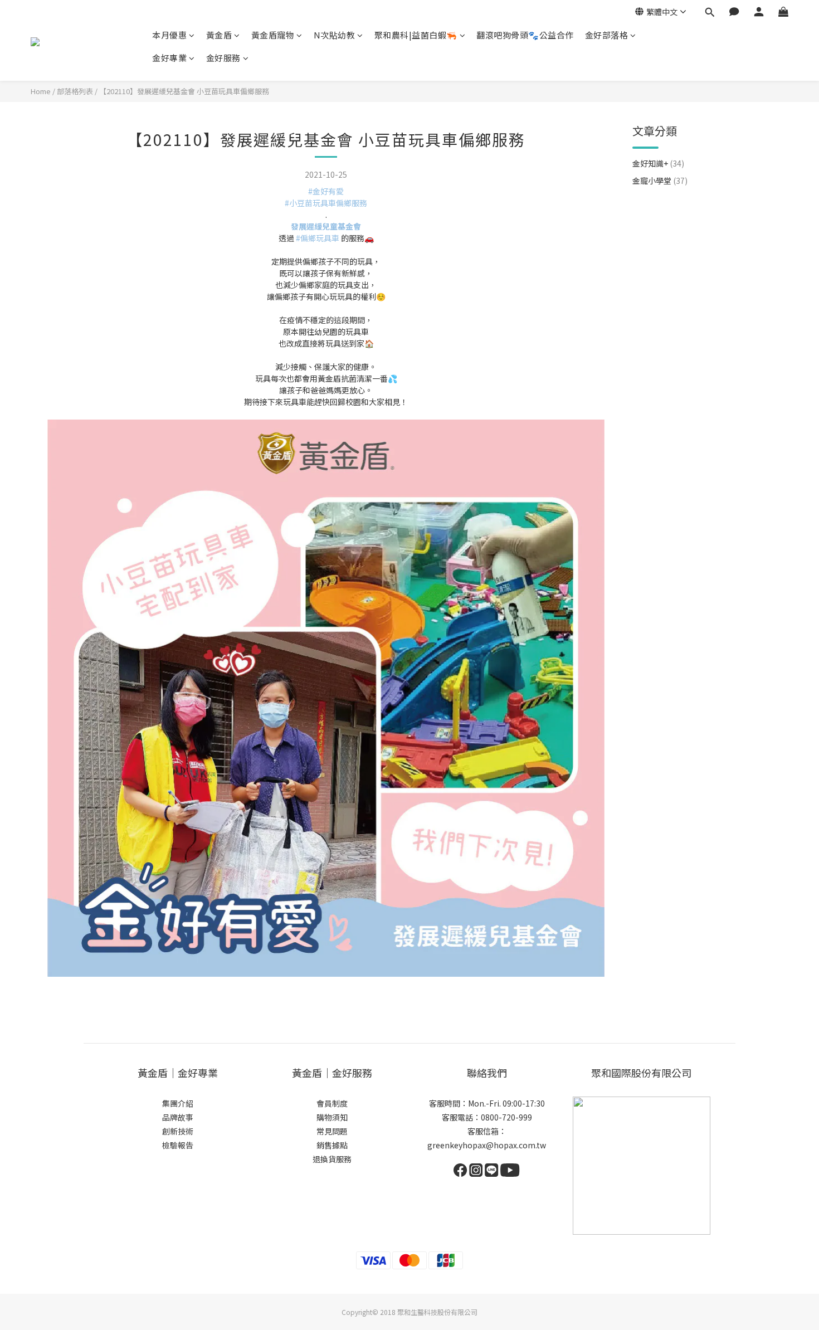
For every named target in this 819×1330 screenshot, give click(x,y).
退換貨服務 (332, 1159)
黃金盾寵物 (273, 35)
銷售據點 (332, 1145)
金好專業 (169, 58)
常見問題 (332, 1131)
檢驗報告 (177, 1145)
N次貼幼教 (334, 35)
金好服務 (223, 58)
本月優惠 (169, 35)
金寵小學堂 (660, 180)
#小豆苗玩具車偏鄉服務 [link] (326, 202)
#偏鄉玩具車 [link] (317, 237)
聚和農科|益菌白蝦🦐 (415, 35)
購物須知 (332, 1117)
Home (41, 91)
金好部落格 (606, 35)
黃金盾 (219, 35)
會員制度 (332, 1103)
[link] (326, 226)
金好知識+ (658, 163)
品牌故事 (177, 1117)
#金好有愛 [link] (326, 191)
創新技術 (177, 1131)
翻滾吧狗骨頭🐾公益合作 (525, 35)
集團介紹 (177, 1103)
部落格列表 (75, 91)
